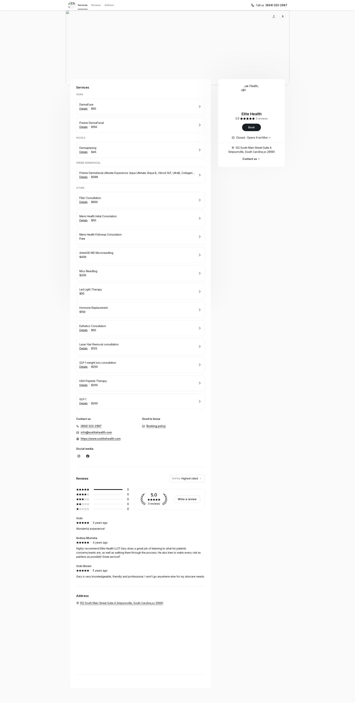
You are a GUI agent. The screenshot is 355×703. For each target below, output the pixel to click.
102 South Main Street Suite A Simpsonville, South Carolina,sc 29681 (251, 149)
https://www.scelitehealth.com (101, 438)
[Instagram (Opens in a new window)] (79, 456)
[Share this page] (274, 16)
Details (83, 108)
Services (83, 5)
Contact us (249, 158)
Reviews (96, 5)
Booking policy (156, 426)
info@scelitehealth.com (96, 432)
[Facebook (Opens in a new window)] (87, 456)
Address (109, 5)
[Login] (283, 16)
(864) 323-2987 (276, 5)
